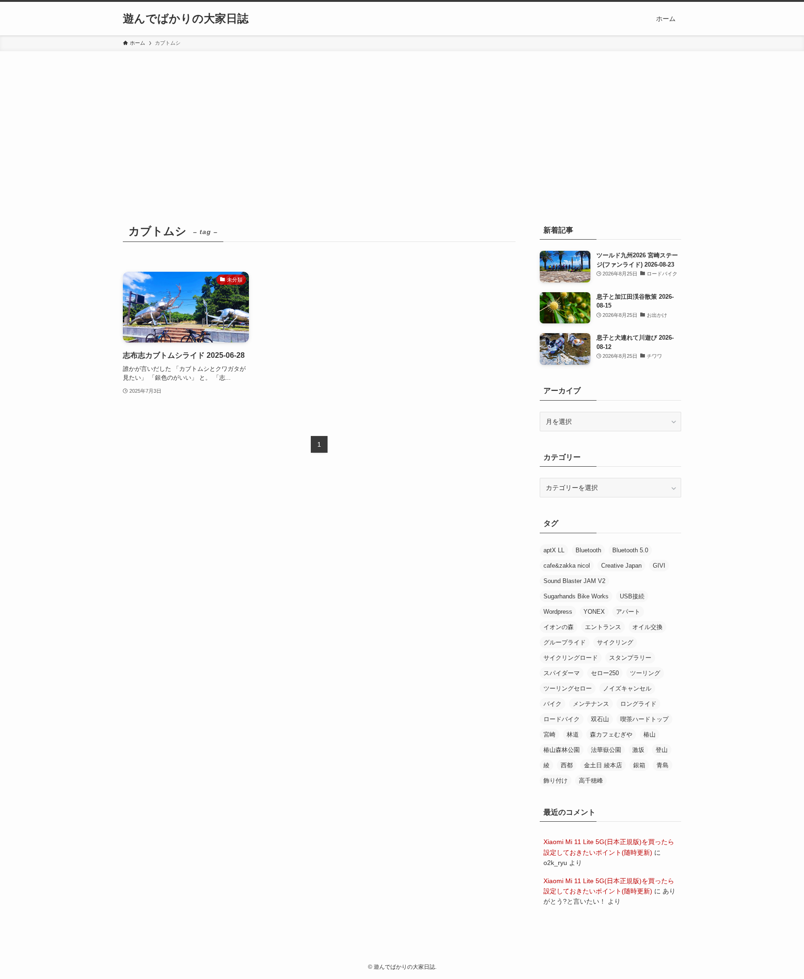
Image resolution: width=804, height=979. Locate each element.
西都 (567, 765)
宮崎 (549, 734)
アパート (628, 611)
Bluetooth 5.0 (630, 550)
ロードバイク (561, 719)
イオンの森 (558, 627)
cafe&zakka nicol (566, 565)
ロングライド (638, 703)
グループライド (564, 642)
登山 (662, 749)
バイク (552, 703)
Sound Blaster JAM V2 (574, 580)
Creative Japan (621, 565)
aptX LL (553, 550)
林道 (573, 734)
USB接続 (632, 596)
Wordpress (557, 611)
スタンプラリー (630, 657)
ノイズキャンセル (627, 688)
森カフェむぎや (611, 734)
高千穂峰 (591, 780)
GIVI (659, 565)
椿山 (649, 734)
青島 (663, 765)
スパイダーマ (561, 673)
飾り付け (555, 780)
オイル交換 (647, 627)
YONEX (594, 611)
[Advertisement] (402, 121)
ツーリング (645, 673)
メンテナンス (591, 703)
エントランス (603, 627)
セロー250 (605, 673)
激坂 (638, 749)
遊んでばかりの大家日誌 (185, 18)
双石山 (600, 719)
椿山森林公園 (561, 749)
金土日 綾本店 (603, 765)
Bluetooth (588, 550)
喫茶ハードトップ (644, 719)
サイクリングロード (570, 657)
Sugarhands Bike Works (576, 596)
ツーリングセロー (567, 688)
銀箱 (639, 765)
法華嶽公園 (606, 749)
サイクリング (615, 642)
